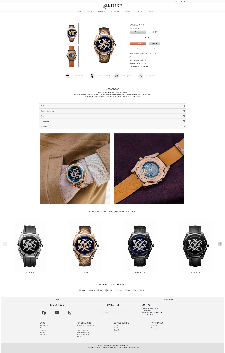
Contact (42, 332)
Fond (42, 116)
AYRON (128, 290)
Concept (42, 328)
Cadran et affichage (47, 111)
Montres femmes (82, 330)
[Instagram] (70, 313)
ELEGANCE (119, 290)
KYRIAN (100, 290)
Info (153, 44)
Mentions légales (118, 345)
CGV (126, 345)
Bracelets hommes (83, 332)
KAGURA (109, 290)
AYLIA (135, 290)
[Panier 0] (181, 1)
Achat (116, 326)
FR (176, 1)
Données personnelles (104, 345)
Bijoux (79, 336)
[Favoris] (154, 48)
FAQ (115, 332)
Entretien (117, 328)
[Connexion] (184, 1)
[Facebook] (44, 313)
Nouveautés (90, 326)
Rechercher (43, 334)
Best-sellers (80, 326)
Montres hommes (82, 328)
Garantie (116, 330)
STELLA (92, 290)
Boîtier (43, 106)
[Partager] (138, 48)
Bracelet (44, 126)
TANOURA (83, 290)
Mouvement (45, 121)
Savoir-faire (43, 330)
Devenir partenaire (157, 328)
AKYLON (143, 290)
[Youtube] (57, 313)
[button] (220, 244)
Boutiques (154, 326)
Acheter (138, 44)
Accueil (56, 299)
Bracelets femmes (83, 334)
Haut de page (168, 299)
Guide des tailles (154, 31)
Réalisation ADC (134, 347)
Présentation (44, 326)
